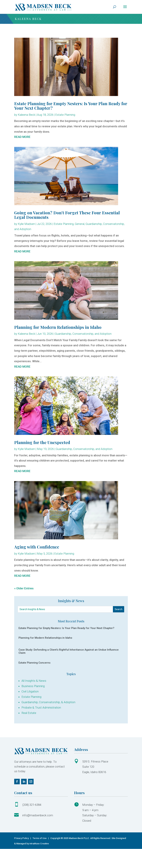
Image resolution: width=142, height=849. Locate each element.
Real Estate (28, 713)
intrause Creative (39, 843)
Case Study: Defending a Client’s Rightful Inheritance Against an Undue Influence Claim (69, 651)
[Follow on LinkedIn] (24, 781)
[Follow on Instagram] (31, 781)
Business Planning (33, 686)
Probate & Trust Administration (41, 707)
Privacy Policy (21, 838)
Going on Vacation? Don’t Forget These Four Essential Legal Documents (67, 215)
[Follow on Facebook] (17, 781)
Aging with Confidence (36, 547)
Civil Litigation (30, 691)
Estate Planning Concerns (34, 662)
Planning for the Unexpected (42, 442)
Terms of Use (40, 838)
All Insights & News (33, 680)
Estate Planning (65, 114)
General (79, 224)
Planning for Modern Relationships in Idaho (57, 327)
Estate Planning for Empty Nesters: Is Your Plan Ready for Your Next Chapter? (70, 106)
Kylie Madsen (26, 224)
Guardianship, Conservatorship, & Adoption (48, 702)
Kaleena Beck (26, 114)
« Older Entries (24, 588)
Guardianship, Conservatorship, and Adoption (83, 333)
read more (22, 137)
